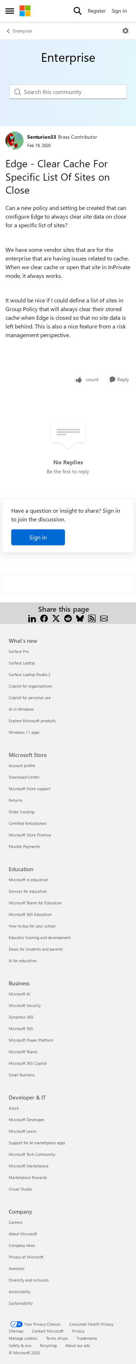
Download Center (24, 777)
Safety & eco (20, 1345)
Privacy (78, 1331)
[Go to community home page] (25, 10)
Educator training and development (40, 937)
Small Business (22, 1074)
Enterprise (22, 31)
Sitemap (16, 1331)
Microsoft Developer (27, 1119)
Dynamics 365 (21, 1017)
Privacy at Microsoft (26, 1257)
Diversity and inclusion (29, 1280)
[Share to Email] (104, 617)
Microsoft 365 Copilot (28, 1063)
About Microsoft (23, 1233)
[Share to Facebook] (44, 617)
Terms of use (57, 1338)
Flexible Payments (24, 846)
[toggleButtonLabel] (125, 31)
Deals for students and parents (36, 949)
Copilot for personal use (30, 697)
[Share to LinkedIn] (32, 617)
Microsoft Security (25, 1005)
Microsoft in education (28, 879)
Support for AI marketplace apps (37, 1142)
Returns (15, 800)
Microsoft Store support (29, 788)
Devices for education (28, 891)
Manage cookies (23, 1338)
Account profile (22, 765)
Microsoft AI (19, 994)
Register (97, 10)
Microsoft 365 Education (30, 914)
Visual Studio (20, 1189)
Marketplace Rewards (28, 1177)
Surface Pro (19, 651)
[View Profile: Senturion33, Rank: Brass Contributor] (14, 141)
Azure (14, 1108)
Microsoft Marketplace (29, 1166)
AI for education (23, 960)
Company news (22, 1245)
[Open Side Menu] (10, 10)
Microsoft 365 (21, 1028)
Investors (17, 1268)
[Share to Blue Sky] (80, 617)
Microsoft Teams (23, 1051)
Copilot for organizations (30, 686)
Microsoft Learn (22, 1131)
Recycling (48, 1345)
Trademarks (87, 1338)
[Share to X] (56, 617)
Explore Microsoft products (32, 720)
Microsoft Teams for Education (35, 902)
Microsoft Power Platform (31, 1040)
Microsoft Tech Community (32, 1154)
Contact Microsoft (47, 1331)
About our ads (77, 1345)
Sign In (119, 10)
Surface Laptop (22, 663)
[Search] (77, 11)
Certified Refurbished (27, 823)
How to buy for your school (32, 926)
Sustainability (21, 1303)
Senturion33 (41, 136)
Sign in (38, 537)
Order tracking (21, 811)
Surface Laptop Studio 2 (29, 674)
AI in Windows (21, 709)
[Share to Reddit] (68, 617)
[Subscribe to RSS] (92, 617)
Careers (15, 1222)
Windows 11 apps (24, 732)
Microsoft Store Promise (30, 835)
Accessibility (19, 1291)
